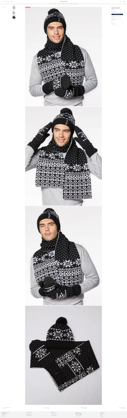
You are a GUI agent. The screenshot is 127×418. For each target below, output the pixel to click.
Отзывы (101, 415)
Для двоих (63, 3)
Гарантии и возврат (102, 413)
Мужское (54, 3)
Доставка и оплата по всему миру (10, 1)
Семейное (71, 3)
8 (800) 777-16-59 (121, 1)
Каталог (50, 3)
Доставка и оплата (113, 23)
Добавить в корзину (117, 14)
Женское (58, 3)
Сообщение (53, 412)
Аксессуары (76, 3)
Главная (55, 5)
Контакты (101, 414)
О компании (101, 416)
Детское (67, 3)
